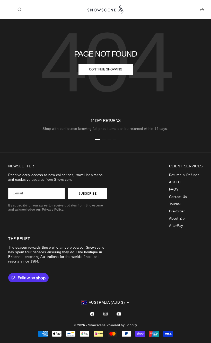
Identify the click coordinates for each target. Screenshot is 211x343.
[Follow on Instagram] (105, 314)
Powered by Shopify (122, 325)
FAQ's (174, 189)
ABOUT (175, 182)
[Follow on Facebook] (92, 314)
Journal (175, 204)
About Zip (177, 218)
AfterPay (176, 226)
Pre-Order (177, 211)
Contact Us (178, 197)
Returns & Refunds (184, 175)
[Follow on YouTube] (118, 314)
